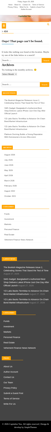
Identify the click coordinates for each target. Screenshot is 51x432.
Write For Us (24, 7)
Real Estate (9, 235)
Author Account (26, 9)
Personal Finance (11, 229)
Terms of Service (38, 5)
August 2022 (9, 191)
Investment (9, 219)
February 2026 (10, 186)
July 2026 (8, 160)
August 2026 (9, 155)
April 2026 (8, 175)
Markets (7, 224)
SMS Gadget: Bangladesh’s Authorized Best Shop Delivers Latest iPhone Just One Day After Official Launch (24, 110)
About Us (17, 5)
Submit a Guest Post (37, 7)
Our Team (8, 382)
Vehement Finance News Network (18, 240)
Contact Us (26, 5)
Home (10, 5)
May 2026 (8, 170)
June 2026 (8, 165)
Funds (7, 214)
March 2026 (9, 181)
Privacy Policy (13, 7)
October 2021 (10, 196)
